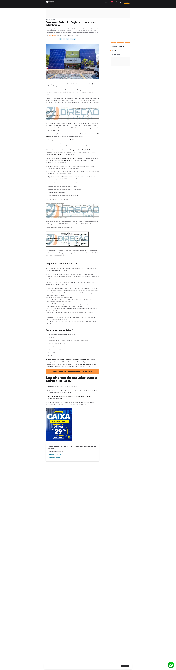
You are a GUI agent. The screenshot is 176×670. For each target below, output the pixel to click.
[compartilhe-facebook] (64, 39)
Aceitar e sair (125, 666)
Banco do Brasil (66, 6)
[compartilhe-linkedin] (67, 39)
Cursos (85, 6)
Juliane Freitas (52, 35)
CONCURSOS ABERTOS (55, 455)
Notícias (78, 6)
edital (96, 90)
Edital (50, 356)
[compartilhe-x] (71, 39)
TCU (73, 6)
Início (47, 19)
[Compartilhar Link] (74, 39)
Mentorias (57, 6)
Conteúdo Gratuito (95, 6)
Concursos (48, 6)
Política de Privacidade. (108, 665)
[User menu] (116, 2)
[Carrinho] (120, 2)
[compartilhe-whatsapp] (60, 39)
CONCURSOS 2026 (54, 457)
